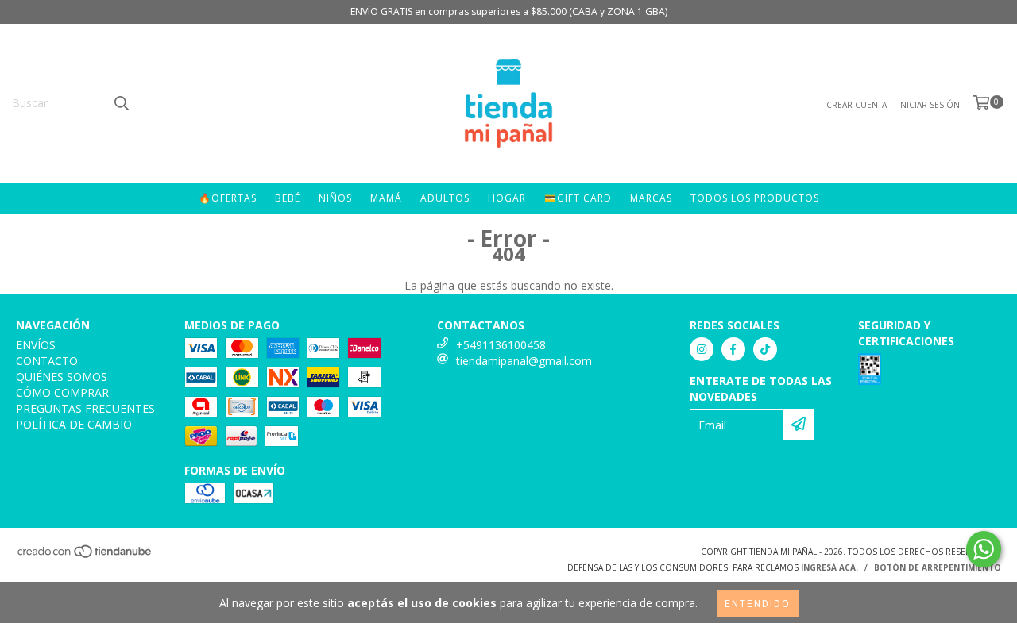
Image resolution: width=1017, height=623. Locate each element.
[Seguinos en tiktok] (765, 349)
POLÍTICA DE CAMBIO (74, 424)
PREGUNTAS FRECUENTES (85, 408)
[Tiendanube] (85, 555)
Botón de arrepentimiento (937, 567)
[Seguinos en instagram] (701, 349)
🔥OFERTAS (228, 198)
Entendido (758, 604)
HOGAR (507, 198)
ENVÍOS (36, 344)
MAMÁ (386, 198)
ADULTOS (445, 198)
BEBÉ (287, 198)
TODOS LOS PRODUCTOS (754, 198)
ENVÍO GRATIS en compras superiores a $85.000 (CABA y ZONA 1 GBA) (508, 11)
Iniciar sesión (929, 104)
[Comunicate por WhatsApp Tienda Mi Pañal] (983, 549)
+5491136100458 (501, 344)
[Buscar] (121, 103)
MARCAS (651, 198)
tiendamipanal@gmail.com (524, 360)
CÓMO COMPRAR (62, 392)
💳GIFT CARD (578, 198)
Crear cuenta (856, 104)
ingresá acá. (829, 567)
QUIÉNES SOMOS (61, 376)
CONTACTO (47, 360)
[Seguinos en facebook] (733, 349)
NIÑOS (335, 198)
